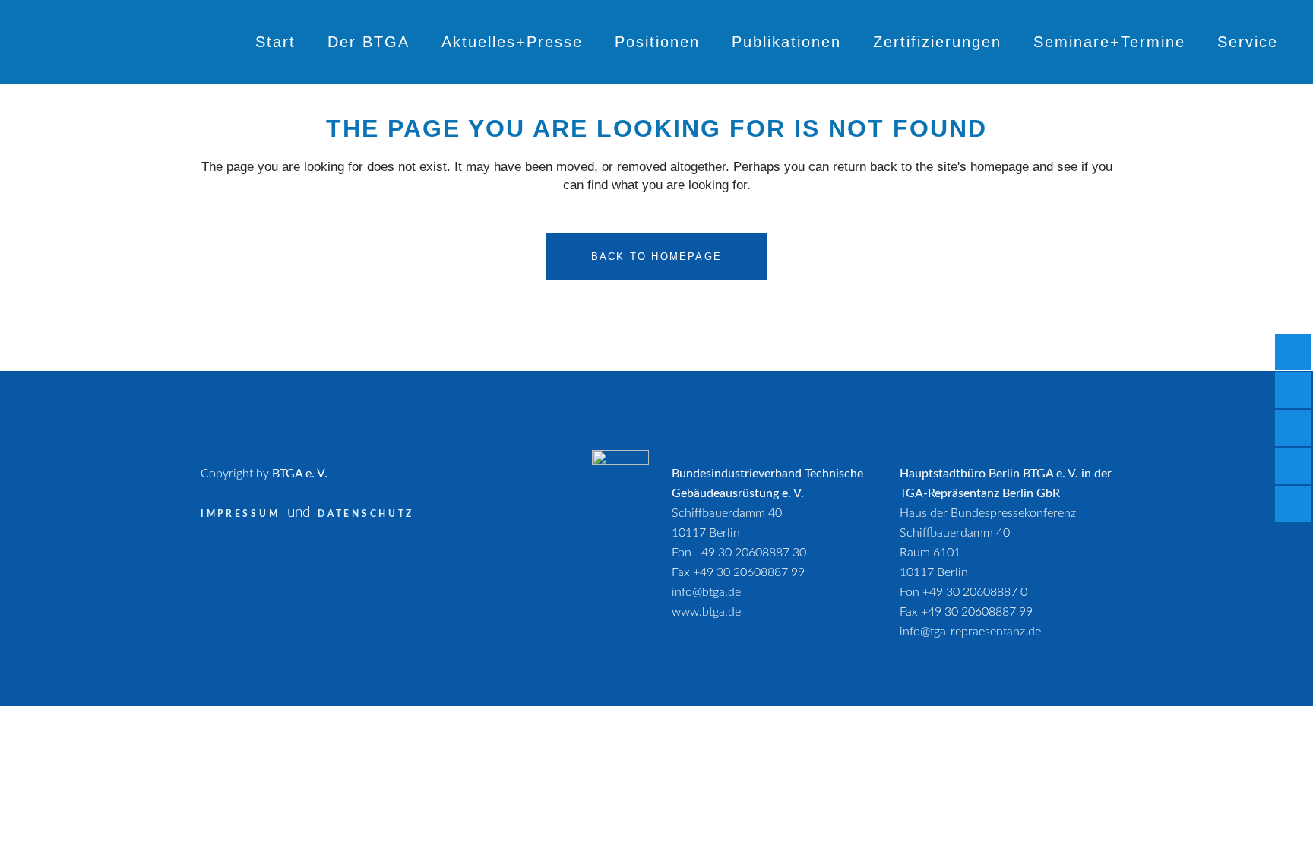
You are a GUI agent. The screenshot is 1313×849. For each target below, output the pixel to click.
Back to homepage (656, 256)
